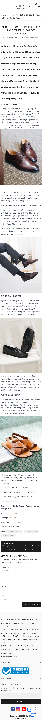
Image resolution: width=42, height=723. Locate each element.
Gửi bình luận (31, 605)
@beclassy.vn (15, 522)
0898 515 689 (9, 653)
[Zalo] (29, 709)
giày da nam (31, 531)
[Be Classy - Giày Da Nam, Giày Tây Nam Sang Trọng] (21, 6)
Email (3, 595)
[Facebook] (13, 709)
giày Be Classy (14, 531)
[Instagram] (18, 709)
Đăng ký (21, 701)
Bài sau (28, 550)
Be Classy (13, 518)
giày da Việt (9, 535)
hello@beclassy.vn (11, 657)
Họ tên (4, 586)
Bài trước (15, 550)
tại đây (8, 480)
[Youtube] (24, 709)
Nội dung (5, 567)
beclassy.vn (13, 513)
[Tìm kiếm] (39, 6)
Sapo (26, 718)
